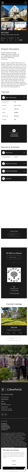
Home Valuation (5, 428)
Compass (7, 434)
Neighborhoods (5, 426)
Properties (4, 423)
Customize (14, 464)
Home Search (5, 425)
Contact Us (4, 429)
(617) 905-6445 (14, 134)
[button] (14, 371)
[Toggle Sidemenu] (25, 2)
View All (20, 25)
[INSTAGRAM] (5, 414)
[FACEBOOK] (2, 414)
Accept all (14, 468)
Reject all (14, 460)
